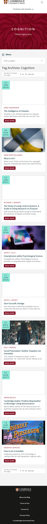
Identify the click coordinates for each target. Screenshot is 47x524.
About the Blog (24, 497)
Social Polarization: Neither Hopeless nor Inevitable (22, 352)
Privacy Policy (25, 515)
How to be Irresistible (14, 451)
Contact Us (25, 509)
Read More (10, 121)
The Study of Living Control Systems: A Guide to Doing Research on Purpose (21, 207)
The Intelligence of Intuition (16, 111)
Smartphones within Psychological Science (23, 256)
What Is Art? (9, 158)
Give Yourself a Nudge (14, 303)
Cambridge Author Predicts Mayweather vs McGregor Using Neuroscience (22, 402)
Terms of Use (24, 503)
